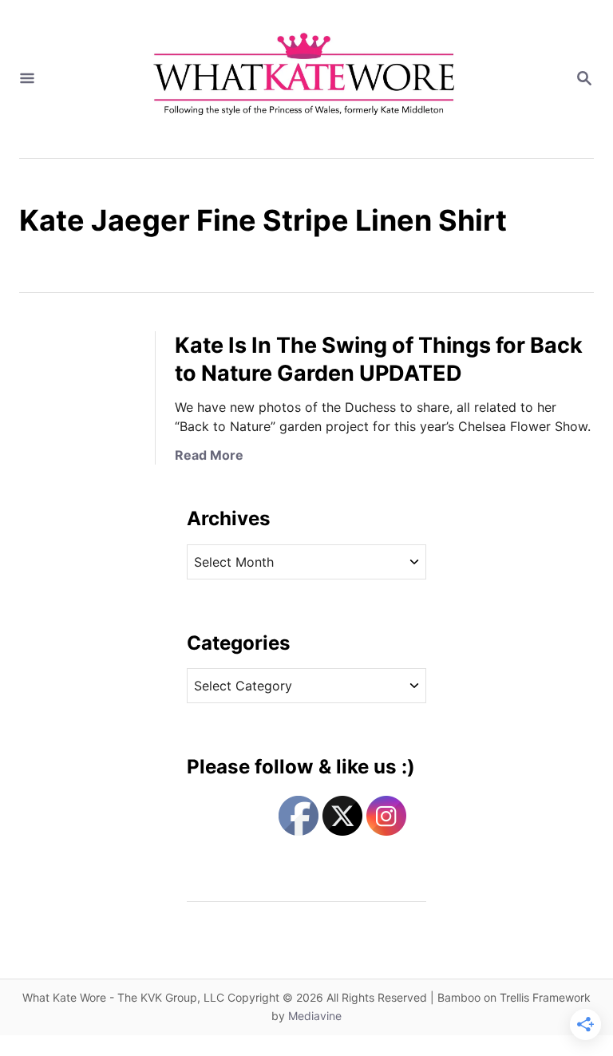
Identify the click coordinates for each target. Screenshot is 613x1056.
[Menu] (27, 79)
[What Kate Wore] (305, 79)
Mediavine (315, 1015)
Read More (209, 455)
